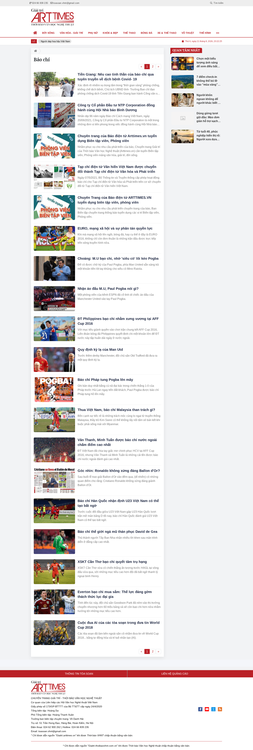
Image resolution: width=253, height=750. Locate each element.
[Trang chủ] (35, 33)
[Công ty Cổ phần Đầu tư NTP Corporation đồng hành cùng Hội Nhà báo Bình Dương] (54, 115)
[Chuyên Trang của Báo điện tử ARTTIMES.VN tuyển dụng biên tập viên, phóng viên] (54, 207)
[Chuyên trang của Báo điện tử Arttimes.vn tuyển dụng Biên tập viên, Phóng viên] (54, 146)
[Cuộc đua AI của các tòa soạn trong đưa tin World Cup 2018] (54, 632)
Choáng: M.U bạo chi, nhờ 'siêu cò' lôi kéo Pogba (118, 258)
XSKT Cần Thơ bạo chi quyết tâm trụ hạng (112, 562)
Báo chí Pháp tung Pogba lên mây (105, 380)
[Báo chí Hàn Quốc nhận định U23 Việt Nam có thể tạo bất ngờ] (54, 510)
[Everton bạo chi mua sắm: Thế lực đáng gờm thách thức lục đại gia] (54, 601)
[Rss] (220, 709)
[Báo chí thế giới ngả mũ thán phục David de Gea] (54, 541)
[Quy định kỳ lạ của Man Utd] (54, 359)
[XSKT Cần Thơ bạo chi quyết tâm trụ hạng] (54, 571)
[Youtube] (207, 709)
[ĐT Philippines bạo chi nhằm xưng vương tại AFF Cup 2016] (54, 328)
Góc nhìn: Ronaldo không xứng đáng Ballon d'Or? (119, 471)
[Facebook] (200, 709)
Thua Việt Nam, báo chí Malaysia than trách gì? (116, 410)
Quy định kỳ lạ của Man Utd (100, 349)
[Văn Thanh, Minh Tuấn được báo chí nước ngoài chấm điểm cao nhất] (54, 449)
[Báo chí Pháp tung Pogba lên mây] (54, 389)
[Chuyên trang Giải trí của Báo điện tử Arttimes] (52, 17)
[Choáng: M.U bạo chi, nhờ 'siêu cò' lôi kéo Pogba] (54, 268)
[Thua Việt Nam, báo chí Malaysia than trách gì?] (54, 419)
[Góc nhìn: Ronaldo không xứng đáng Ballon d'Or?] (54, 480)
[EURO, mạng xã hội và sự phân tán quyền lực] (54, 238)
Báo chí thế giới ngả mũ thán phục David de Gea (117, 532)
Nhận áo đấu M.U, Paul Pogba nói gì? (108, 289)
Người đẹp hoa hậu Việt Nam (54, 41)
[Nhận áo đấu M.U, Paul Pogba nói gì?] (54, 298)
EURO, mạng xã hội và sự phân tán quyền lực (115, 228)
